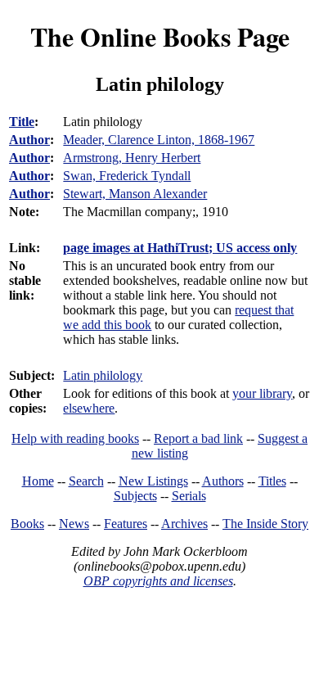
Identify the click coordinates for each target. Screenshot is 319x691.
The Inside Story (265, 524)
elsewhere (89, 408)
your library (262, 393)
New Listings (153, 481)
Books (27, 524)
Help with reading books (75, 438)
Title (21, 122)
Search (86, 481)
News (74, 524)
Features (125, 524)
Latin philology (102, 375)
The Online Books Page (160, 36)
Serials (189, 496)
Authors (223, 481)
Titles (272, 481)
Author (29, 140)
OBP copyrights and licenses (158, 581)
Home (38, 481)
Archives (184, 524)
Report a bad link (198, 438)
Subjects (135, 496)
